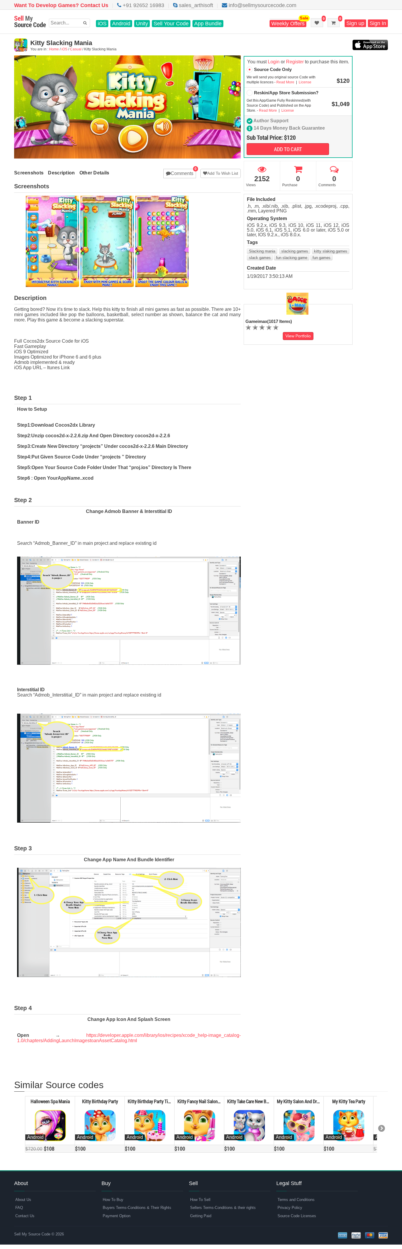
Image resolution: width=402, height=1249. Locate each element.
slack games (260, 257)
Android (121, 24)
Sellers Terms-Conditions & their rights (223, 1207)
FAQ (19, 1207)
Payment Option (116, 1216)
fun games (321, 257)
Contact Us (24, 1216)
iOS (102, 24)
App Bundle (208, 24)
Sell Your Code (171, 24)
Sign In (378, 23)
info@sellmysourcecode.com (261, 5)
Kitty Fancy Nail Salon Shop (202, 1101)
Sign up (355, 23)
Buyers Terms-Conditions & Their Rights (137, 1207)
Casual (76, 49)
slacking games (294, 251)
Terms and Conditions (296, 1199)
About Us (23, 1199)
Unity (142, 24)
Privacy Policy (290, 1207)
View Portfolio (298, 336)
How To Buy (113, 1199)
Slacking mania (262, 251)
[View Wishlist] (317, 23)
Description (61, 172)
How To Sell (200, 1199)
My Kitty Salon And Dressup (302, 1101)
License (304, 82)
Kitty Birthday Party (100, 1101)
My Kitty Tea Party (348, 1101)
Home (54, 49)
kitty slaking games (330, 251)
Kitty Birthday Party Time (151, 1101)
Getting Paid (200, 1216)
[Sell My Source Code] (30, 22)
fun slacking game (291, 257)
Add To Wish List (222, 173)
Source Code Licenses (297, 1216)
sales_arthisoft (195, 5)
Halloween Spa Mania (50, 1101)
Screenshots (29, 172)
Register (295, 61)
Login (274, 61)
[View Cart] (333, 23)
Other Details (94, 172)
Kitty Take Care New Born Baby (255, 1101)
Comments (182, 173)
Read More (285, 82)
